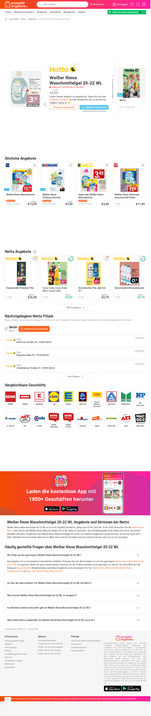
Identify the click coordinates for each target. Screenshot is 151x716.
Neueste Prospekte (24, 12)
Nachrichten (10, 667)
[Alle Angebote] (34, 251)
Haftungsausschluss (60, 699)
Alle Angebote (11, 647)
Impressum (9, 664)
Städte (81, 12)
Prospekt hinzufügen (13, 661)
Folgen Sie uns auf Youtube (49, 650)
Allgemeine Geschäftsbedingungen (86, 699)
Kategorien (69, 12)
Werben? (8, 644)
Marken (8, 651)
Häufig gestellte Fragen (14, 641)
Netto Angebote (18, 251)
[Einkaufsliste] (144, 4)
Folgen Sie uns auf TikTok (49, 653)
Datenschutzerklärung (111, 699)
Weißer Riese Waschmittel (105, 568)
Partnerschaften (77, 651)
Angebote (42, 12)
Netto (23, 19)
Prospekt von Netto (59, 99)
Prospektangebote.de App (16, 654)
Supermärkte (24, 568)
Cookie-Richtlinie (129, 699)
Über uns (8, 657)
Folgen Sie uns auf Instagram (50, 647)
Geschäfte (55, 12)
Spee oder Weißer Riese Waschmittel (44, 571)
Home (8, 12)
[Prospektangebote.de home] (16, 4)
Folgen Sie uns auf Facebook (50, 643)
